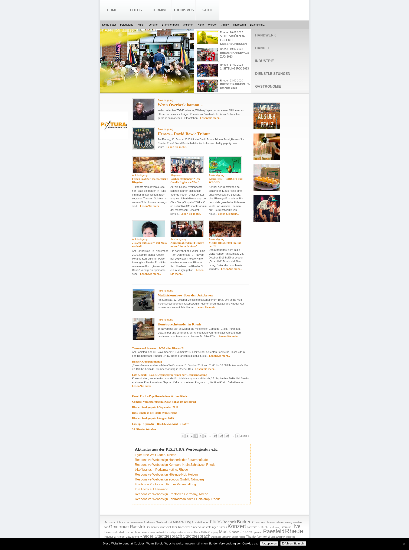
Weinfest (290, 536)
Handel (262, 48)
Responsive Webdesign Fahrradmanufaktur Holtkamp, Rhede (177, 499)
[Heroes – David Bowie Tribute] (143, 148)
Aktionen (188, 24)
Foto (295, 522)
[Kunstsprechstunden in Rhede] (143, 339)
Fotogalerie (126, 24)
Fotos (136, 10)
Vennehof (263, 536)
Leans (269, 527)
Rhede (294, 530)
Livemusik (111, 532)
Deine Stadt (109, 24)
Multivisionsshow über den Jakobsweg (185, 295)
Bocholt (229, 522)
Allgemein (176, 175)
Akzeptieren (269, 543)
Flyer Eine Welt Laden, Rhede (155, 455)
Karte (208, 10)
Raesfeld (273, 531)
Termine (160, 10)
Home (112, 10)
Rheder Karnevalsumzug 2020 (235, 86)
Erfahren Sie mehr (293, 543)
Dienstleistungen (272, 73)
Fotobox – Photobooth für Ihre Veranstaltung (165, 484)
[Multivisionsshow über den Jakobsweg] (143, 310)
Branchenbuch (170, 24)
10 (215, 435)
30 (227, 435)
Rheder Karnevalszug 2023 (235, 54)
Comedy (288, 522)
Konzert (237, 526)
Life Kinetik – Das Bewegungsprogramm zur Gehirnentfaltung (169, 374)
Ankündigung (165, 100)
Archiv (225, 24)
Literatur (286, 527)
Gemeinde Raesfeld (128, 526)
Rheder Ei (110, 536)
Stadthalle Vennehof (221, 536)
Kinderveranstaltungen (204, 527)
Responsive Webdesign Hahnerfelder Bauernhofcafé (171, 459)
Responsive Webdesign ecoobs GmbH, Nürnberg (169, 479)
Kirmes (223, 527)
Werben (212, 24)
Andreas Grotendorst (158, 522)
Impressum (239, 24)
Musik (225, 531)
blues (216, 521)
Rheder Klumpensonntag (147, 361)
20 (221, 435)
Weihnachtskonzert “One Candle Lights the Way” (185, 180)
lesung (276, 527)
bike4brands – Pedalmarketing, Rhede (161, 469)
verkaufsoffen (278, 536)
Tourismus (183, 10)
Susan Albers (238, 536)
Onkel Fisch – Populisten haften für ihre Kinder (160, 396)
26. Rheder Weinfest (144, 429)
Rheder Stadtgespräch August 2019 (153, 418)
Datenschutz (257, 24)
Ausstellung (182, 522)
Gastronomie (268, 86)
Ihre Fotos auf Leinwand (151, 489)
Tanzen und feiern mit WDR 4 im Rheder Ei (158, 348)
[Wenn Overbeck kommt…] (143, 119)
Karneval (184, 527)
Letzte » (244, 435)
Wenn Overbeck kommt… (180, 105)
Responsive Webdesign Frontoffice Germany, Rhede (171, 494)
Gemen (151, 527)
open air (257, 532)
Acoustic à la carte (116, 522)
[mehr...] (143, 89)
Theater (251, 536)
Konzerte (252, 527)
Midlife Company (209, 532)
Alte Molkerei (136, 522)
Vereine (153, 24)
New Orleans (242, 532)
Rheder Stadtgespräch (161, 536)
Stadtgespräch (196, 536)
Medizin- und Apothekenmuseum (138, 532)
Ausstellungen (200, 522)
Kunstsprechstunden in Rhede (179, 324)
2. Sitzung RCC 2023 (234, 68)
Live (296, 526)
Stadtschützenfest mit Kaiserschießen (233, 40)
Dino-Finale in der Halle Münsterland (154, 412)
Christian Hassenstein (267, 522)
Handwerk (265, 35)
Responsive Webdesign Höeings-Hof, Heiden (166, 474)
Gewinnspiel (163, 527)
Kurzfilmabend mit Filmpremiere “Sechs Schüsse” (187, 244)
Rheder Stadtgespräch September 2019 (155, 407)
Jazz (174, 527)
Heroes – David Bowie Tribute (184, 134)
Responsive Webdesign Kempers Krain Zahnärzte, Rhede (175, 464)
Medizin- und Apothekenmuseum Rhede (179, 532)
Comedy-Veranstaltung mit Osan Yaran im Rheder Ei (164, 401)
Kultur (141, 24)
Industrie (264, 61)
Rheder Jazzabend (128, 536)
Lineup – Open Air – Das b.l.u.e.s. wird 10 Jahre (160, 423)
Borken (244, 521)
